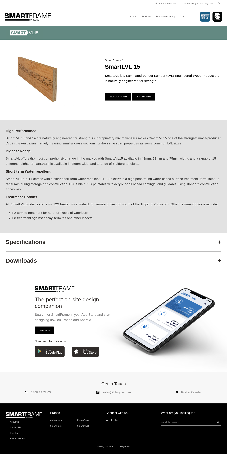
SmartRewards (17, 438)
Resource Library (165, 16)
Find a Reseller (191, 392)
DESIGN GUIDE (143, 96)
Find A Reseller (167, 3)
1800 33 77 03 (40, 392)
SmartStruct (83, 426)
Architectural (56, 420)
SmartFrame (56, 426)
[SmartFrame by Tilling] (28, 17)
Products (146, 16)
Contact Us (15, 427)
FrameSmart (83, 420)
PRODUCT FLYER (118, 96)
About (133, 16)
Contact (184, 16)
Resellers (14, 433)
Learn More (44, 330)
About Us (14, 422)
